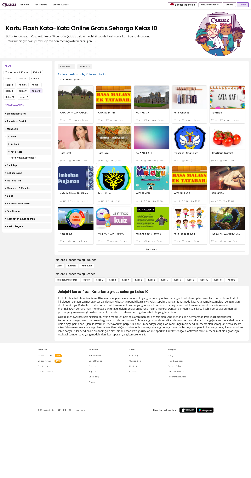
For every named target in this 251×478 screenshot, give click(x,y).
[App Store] (187, 410)
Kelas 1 (37, 72)
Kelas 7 (36, 84)
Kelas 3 (22, 78)
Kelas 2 (9, 78)
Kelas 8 (9, 90)
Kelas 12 (23, 97)
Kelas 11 (9, 97)
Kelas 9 (22, 90)
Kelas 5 (9, 84)
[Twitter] (59, 410)
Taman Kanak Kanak (16, 72)
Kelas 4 (35, 78)
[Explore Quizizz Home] (9, 5)
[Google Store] (205, 410)
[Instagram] (69, 410)
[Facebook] (64, 410)
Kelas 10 (36, 90)
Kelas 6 (23, 84)
